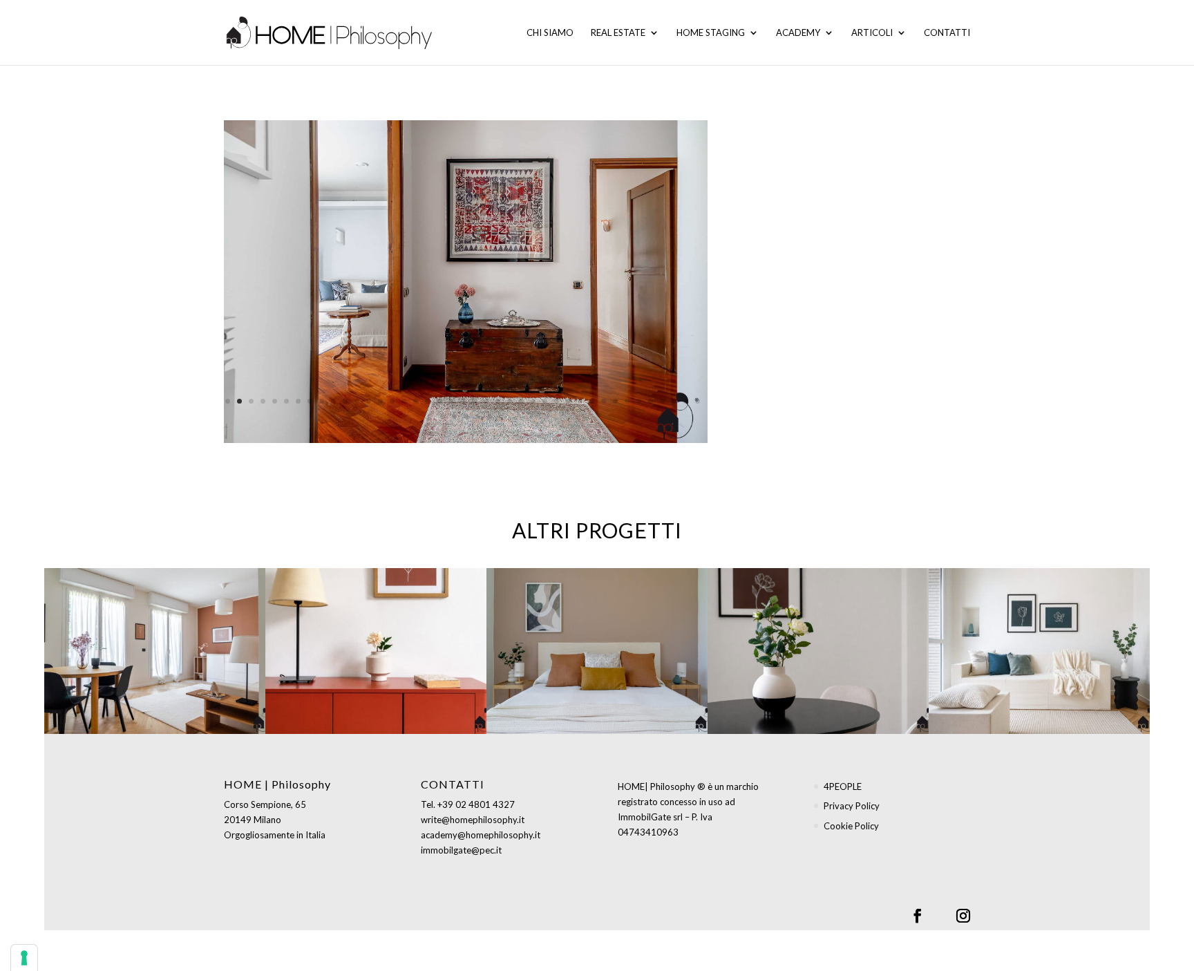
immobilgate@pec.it (461, 850)
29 (556, 401)
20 (450, 401)
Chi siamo (550, 33)
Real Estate (618, 33)
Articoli (872, 33)
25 (509, 401)
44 (466, 416)
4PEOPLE (843, 786)
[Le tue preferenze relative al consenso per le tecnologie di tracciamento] (24, 958)
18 (427, 401)
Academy (798, 33)
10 (333, 401)
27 (533, 401)
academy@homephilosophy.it (480, 834)
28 (544, 401)
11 (345, 401)
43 (454, 416)
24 (497, 401)
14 (380, 401)
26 (521, 401)
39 (674, 401)
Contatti (947, 33)
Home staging (710, 33)
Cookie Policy (851, 825)
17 (415, 401)
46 (489, 416)
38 (662, 401)
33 (603, 401)
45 (477, 416)
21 (462, 401)
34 (615, 401)
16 (403, 401)
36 (638, 401)
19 (439, 401)
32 (591, 401)
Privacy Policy (852, 805)
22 (474, 401)
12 (356, 401)
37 (650, 401)
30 (568, 401)
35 (627, 401)
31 (580, 401)
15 (392, 401)
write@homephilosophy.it (472, 819)
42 (442, 416)
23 (486, 401)
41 (697, 401)
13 (368, 401)
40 (685, 401)
